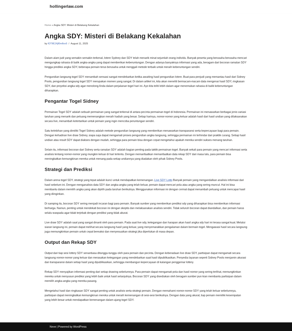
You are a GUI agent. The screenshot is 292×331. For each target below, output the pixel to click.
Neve (53, 326)
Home (48, 25)
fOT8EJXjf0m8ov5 (57, 43)
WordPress (80, 326)
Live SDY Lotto (163, 180)
